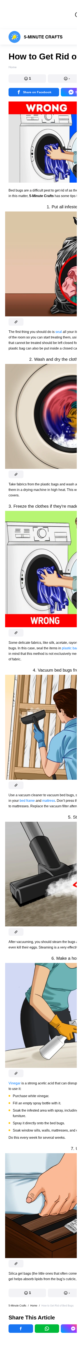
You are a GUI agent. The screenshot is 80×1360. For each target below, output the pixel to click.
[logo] (36, 37)
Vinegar (14, 1083)
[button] (27, 78)
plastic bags (71, 648)
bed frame (27, 800)
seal (58, 332)
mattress (48, 800)
